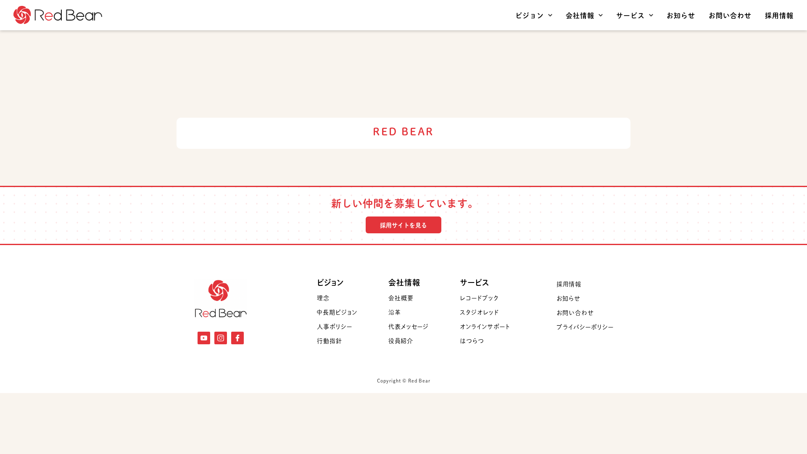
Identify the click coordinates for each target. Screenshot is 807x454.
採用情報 (779, 15)
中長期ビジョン (337, 312)
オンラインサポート (485, 326)
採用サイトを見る (403, 225)
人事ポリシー (334, 326)
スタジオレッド (479, 312)
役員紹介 (400, 340)
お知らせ (681, 15)
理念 (323, 297)
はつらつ (472, 340)
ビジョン (529, 15)
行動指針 (329, 340)
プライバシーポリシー (585, 326)
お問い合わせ (730, 15)
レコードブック (479, 297)
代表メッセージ (408, 326)
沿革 (394, 312)
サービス (630, 15)
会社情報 (580, 15)
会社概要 (401, 297)
